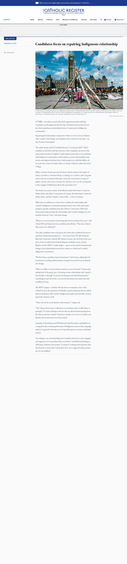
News (32, 19)
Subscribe (120, 19)
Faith (57, 19)
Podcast (84, 19)
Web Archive (10, 38)
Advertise (93, 19)
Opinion (40, 19)
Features (49, 19)
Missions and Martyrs (70, 19)
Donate (108, 19)
